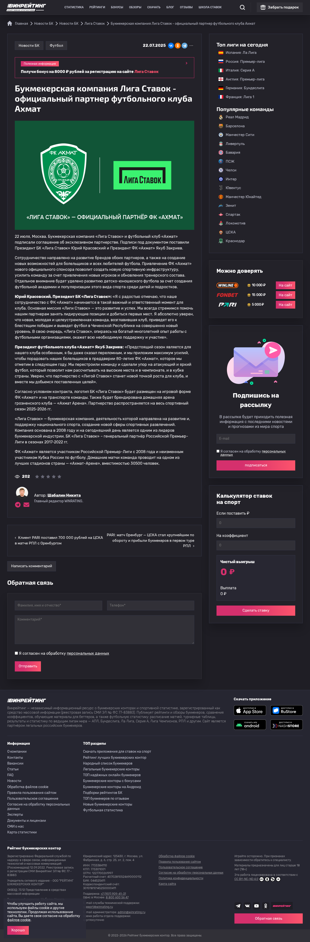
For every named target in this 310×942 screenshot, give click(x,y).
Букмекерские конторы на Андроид (112, 787)
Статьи (13, 769)
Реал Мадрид (237, 117)
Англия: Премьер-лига (243, 79)
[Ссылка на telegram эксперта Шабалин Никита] (18, 505)
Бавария (233, 152)
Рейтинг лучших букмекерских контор (114, 758)
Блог (170, 7)
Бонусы (117, 7)
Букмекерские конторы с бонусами (112, 781)
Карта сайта (167, 884)
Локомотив (235, 223)
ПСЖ (230, 161)
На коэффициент (232, 535)
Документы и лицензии (26, 821)
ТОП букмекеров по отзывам (106, 799)
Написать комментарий (31, 566)
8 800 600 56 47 (117, 897)
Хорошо (18, 930)
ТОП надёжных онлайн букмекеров (112, 775)
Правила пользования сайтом (31, 793)
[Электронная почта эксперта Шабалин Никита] (26, 505)
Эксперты (15, 815)
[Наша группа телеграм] (238, 906)
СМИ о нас (15, 826)
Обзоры (135, 7)
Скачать (154, 7)
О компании (17, 752)
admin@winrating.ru (131, 912)
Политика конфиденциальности (181, 878)
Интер (231, 179)
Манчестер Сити (240, 135)
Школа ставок (210, 7)
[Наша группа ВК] (247, 906)
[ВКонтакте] (171, 45)
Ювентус (233, 188)
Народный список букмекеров (107, 763)
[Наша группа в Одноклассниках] (265, 906)
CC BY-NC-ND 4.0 (246, 879)
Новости (14, 781)
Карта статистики (22, 832)
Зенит (231, 205)
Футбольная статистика (103, 810)
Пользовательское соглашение (32, 799)
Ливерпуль (235, 144)
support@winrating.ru (98, 907)
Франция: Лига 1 (237, 97)
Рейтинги (97, 7)
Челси (231, 170)
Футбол (56, 45)
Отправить (28, 666)
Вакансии (15, 763)
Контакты (15, 758)
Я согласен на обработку (64, 653)
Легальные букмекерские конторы (111, 769)
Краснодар (235, 241)
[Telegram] (184, 45)
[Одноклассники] (178, 45)
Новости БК (29, 45)
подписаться (256, 465)
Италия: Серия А (238, 70)
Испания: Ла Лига (241, 52)
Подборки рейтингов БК (102, 793)
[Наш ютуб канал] (256, 906)
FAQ (10, 775)
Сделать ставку (255, 610)
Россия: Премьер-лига (243, 61)
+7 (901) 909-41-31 (113, 893)
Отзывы (186, 7)
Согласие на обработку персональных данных (38, 806)
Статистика (74, 7)
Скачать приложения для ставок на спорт (117, 752)
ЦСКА (231, 232)
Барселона (235, 126)
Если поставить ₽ (233, 513)
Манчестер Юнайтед (243, 197)
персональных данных (88, 653)
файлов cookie (19, 920)
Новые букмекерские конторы (107, 804)
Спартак (233, 214)
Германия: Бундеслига (242, 88)
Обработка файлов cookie (27, 787)
